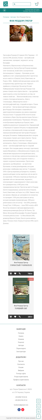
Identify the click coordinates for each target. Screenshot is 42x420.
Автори (21, 345)
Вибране (21, 370)
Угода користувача (21, 377)
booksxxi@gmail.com (21, 405)
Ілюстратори (21, 351)
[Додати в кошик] (10, 274)
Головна (21, 333)
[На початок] (38, 416)
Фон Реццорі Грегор (21, 262)
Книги (21, 336)
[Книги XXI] (6, 4)
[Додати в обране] (15, 274)
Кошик (21, 367)
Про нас (21, 361)
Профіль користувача (21, 380)
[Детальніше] (19, 274)
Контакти (21, 364)
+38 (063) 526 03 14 (21, 400)
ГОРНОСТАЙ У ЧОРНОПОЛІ (21, 265)
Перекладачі (21, 348)
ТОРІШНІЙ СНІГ (21, 308)
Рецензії (21, 342)
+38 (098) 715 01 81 (21, 397)
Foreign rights (21, 373)
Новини (21, 339)
